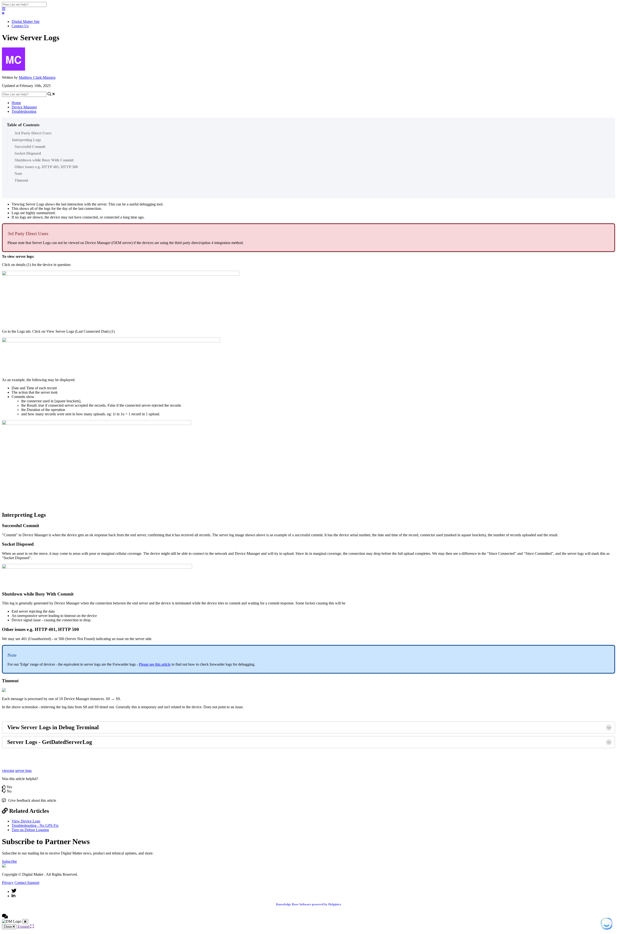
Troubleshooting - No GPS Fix (35, 825)
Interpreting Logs (26, 140)
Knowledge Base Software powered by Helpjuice (308, 904)
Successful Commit (29, 147)
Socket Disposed (27, 153)
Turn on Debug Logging (30, 830)
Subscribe (9, 861)
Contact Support (26, 883)
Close (8, 926)
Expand (24, 926)
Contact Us (20, 26)
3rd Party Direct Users (33, 133)
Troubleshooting (24, 111)
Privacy (7, 883)
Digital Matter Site (26, 22)
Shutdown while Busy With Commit (44, 160)
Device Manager (24, 107)
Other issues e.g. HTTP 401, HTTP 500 (46, 167)
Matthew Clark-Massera (37, 77)
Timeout (21, 180)
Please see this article (155, 664)
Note (18, 174)
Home (16, 103)
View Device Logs (26, 821)
